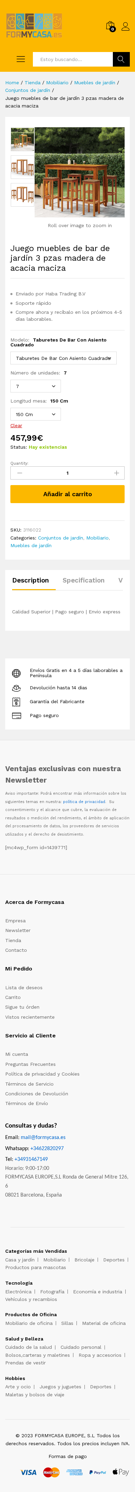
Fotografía (52, 1291)
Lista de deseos (24, 987)
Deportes (114, 1259)
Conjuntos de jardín (60, 538)
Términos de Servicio (29, 1084)
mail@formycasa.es (43, 1137)
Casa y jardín (20, 1259)
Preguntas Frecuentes (30, 1064)
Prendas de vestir (25, 1362)
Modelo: (58, 342)
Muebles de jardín (31, 545)
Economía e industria (97, 1291)
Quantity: (19, 463)
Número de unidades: (38, 373)
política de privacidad (84, 802)
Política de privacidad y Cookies (42, 1074)
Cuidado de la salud (28, 1347)
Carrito (13, 997)
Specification (84, 580)
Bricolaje (84, 1259)
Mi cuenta (16, 1054)
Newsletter (17, 930)
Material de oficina (104, 1323)
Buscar (121, 59)
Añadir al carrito (67, 494)
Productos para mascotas (35, 1267)
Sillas (67, 1323)
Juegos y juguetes (60, 1386)
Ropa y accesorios (100, 1355)
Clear (16, 425)
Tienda (13, 940)
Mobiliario (97, 538)
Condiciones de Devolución (36, 1093)
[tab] (34, 583)
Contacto (16, 950)
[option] (22, 139)
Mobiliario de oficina (29, 1323)
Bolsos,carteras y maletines (37, 1355)
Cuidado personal (81, 1347)
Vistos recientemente (30, 1017)
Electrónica (18, 1291)
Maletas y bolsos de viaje (34, 1394)
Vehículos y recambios (31, 1299)
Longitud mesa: (39, 401)
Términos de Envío (26, 1103)
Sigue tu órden (22, 1007)
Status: (18, 447)
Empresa (15, 920)
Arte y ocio (18, 1386)
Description (30, 580)
